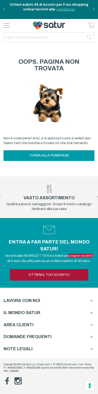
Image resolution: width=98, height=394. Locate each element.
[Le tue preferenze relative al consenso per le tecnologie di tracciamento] (89, 385)
